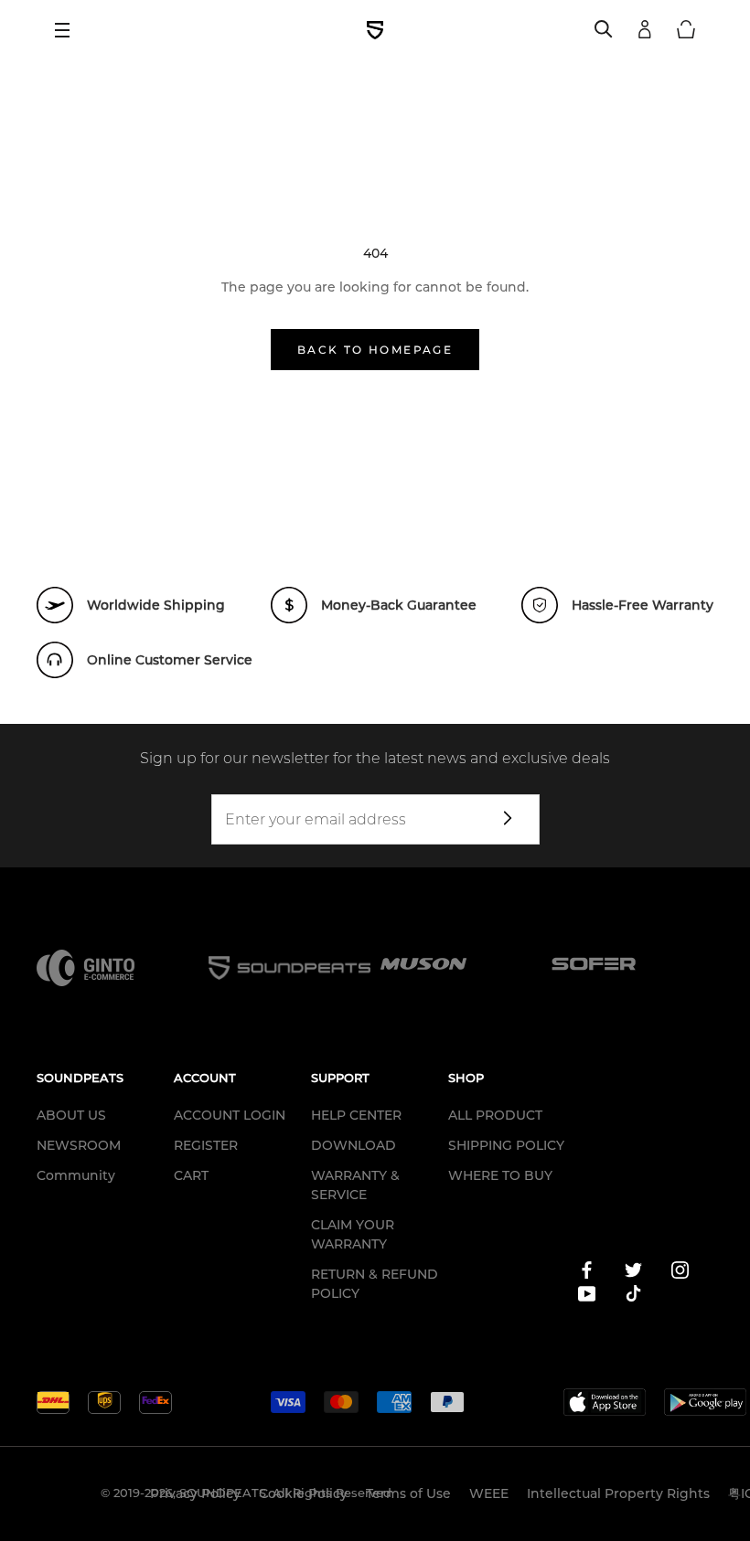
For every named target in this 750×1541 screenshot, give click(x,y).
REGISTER (206, 1145)
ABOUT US (71, 1115)
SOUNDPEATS (222, 1492)
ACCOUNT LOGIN (229, 1115)
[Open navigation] (68, 30)
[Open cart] (686, 30)
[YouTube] (586, 1297)
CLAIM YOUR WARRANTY (352, 1234)
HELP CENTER (356, 1115)
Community (76, 1175)
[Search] (604, 30)
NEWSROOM (79, 1145)
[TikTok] (633, 1297)
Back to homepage (375, 349)
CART (191, 1175)
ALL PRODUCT (495, 1115)
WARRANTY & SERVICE (355, 1185)
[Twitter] (633, 1273)
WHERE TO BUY (500, 1175)
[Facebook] (586, 1273)
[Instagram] (680, 1273)
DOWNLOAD (353, 1145)
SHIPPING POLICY (506, 1145)
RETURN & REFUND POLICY (374, 1284)
